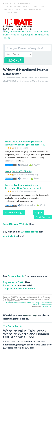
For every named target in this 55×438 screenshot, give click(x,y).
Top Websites (46, 303)
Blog (15, 12)
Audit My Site (10, 236)
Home (6, 6)
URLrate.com (47, 306)
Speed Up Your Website (16, 224)
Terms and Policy (32, 303)
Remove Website (18, 303)
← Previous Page (14, 212)
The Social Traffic (12, 326)
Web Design (8, 9)
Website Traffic (29, 231)
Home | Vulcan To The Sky (18, 171)
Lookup (15, 60)
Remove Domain (35, 9)
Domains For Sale (37, 6)
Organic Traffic (16, 276)
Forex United (10, 285)
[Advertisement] (27, 112)
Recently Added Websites (42, 304)
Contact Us (8, 12)
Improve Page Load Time (19, 6)
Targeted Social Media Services (20, 288)
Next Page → (43, 217)
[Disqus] (27, 396)
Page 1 (38, 212)
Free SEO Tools (21, 9)
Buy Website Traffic (14, 282)
